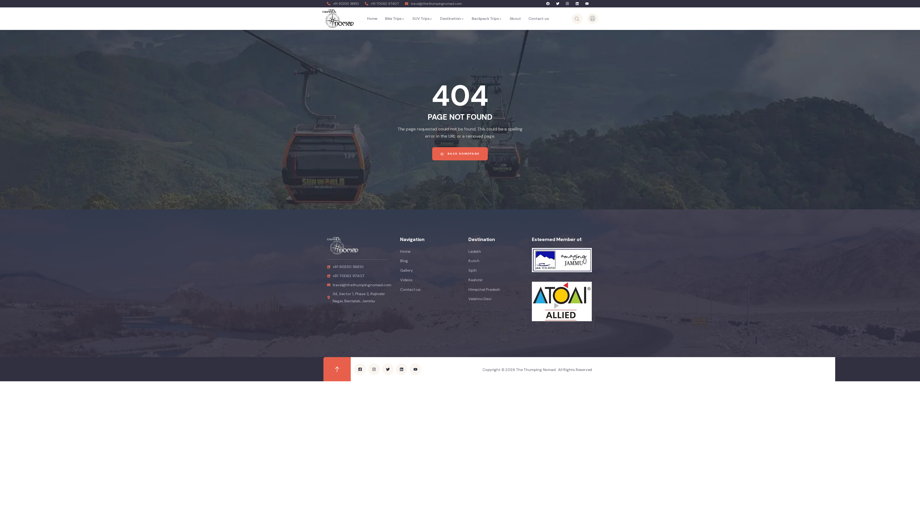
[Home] (338, 18)
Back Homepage (462, 154)
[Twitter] (557, 3)
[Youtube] (587, 3)
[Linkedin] (577, 3)
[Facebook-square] (360, 369)
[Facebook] (548, 3)
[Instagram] (567, 3)
